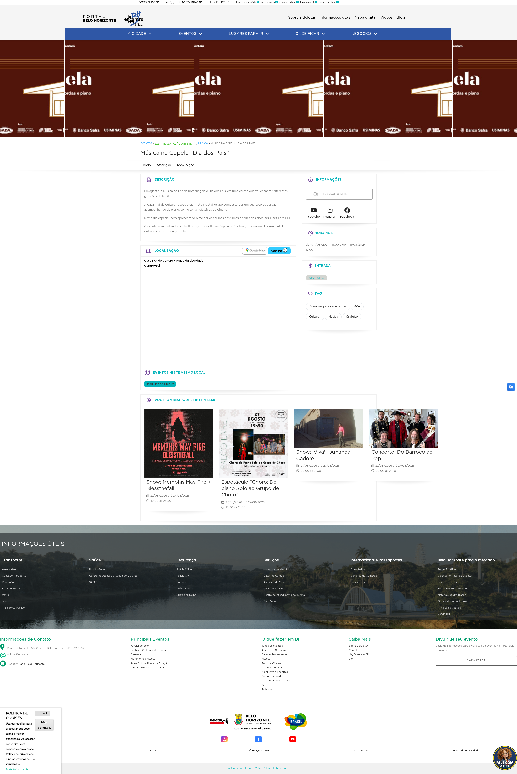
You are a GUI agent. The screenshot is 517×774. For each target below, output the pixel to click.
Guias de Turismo (274, 588)
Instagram (330, 217)
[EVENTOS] (201, 33)
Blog (401, 17)
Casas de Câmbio (274, 576)
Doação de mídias (448, 582)
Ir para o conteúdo (247, 2)
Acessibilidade (148, 2)
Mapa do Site (362, 750)
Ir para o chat (308, 2)
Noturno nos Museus (143, 659)
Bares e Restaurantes (274, 654)
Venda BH (444, 614)
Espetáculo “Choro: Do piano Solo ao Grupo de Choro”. (250, 488)
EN (209, 2)
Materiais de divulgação (452, 595)
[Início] (113, 12)
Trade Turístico (447, 569)
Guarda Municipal (186, 595)
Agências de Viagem (276, 582)
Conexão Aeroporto (14, 576)
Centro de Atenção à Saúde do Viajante (113, 576)
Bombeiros (182, 582)
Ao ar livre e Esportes (275, 672)
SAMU (93, 582)
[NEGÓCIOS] (376, 33)
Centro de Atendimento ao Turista (284, 595)
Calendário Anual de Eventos (455, 576)
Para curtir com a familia (276, 680)
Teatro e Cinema (271, 663)
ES (227, 2)
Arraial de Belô (140, 646)
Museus (266, 659)
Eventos (146, 143)
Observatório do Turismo (453, 601)
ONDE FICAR (307, 34)
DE (218, 2)
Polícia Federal (360, 582)
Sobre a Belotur (301, 17)
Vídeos (386, 17)
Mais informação (17, 769)
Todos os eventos (272, 646)
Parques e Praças (272, 667)
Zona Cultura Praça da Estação (149, 663)
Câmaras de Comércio (364, 576)
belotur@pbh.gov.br (18, 654)
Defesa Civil (183, 588)
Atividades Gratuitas (274, 650)
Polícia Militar (184, 569)
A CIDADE (137, 34)
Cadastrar (476, 660)
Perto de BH (269, 685)
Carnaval (136, 654)
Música (203, 143)
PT (223, 2)
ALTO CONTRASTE (190, 2)
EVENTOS (187, 34)
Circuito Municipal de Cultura (148, 667)
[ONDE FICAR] (323, 33)
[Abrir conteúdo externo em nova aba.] (254, 251)
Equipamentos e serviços (453, 588)
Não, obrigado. (44, 725)
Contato (354, 650)
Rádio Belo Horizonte (32, 664)
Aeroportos (9, 569)
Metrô (5, 595)
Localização (185, 165)
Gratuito (352, 316)
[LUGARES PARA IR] (267, 33)
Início (147, 165)
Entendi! (42, 713)
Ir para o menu (268, 2)
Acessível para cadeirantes (328, 306)
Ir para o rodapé (288, 2)
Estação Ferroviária (14, 588)
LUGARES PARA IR (246, 34)
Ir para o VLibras (327, 2)
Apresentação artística (177, 144)
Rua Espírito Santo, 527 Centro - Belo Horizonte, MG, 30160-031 (45, 648)
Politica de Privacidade (465, 750)
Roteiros (267, 689)
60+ (357, 306)
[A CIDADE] (150, 33)
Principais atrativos (449, 608)
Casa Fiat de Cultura (160, 384)
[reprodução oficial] (129, 88)
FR (213, 2)
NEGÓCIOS (361, 34)
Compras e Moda (272, 676)
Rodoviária (8, 582)
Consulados (358, 569)
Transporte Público (13, 608)
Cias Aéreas (271, 601)
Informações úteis (335, 17)
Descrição (164, 165)
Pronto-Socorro (98, 569)
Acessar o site (334, 194)
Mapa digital (365, 17)
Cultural (314, 316)
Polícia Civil (183, 576)
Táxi (4, 601)
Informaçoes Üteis (258, 750)
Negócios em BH (359, 654)
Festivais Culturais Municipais (148, 650)
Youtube (314, 217)
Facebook (347, 217)
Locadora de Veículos (277, 569)
